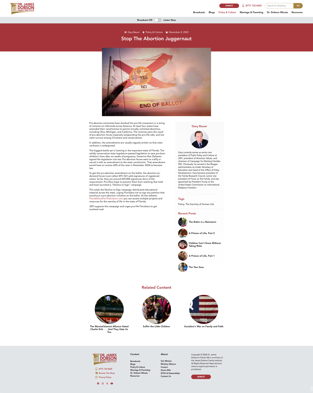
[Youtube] (112, 383)
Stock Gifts (166, 370)
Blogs (212, 12)
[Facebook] (98, 383)
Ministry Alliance (168, 364)
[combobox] (279, 5)
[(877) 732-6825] (243, 6)
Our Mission (166, 361)
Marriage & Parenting (251, 12)
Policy (181, 204)
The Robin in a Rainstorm (202, 222)
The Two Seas (196, 267)
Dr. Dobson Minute (277, 12)
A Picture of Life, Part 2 (202, 233)
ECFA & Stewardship (170, 373)
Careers (164, 367)
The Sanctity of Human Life (199, 204)
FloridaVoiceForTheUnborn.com (106, 198)
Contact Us (166, 376)
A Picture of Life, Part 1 (202, 255)
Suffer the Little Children (156, 326)
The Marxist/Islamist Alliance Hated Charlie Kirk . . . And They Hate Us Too (109, 329)
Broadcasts (199, 12)
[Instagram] (103, 383)
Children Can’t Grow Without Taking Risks (205, 244)
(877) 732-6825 (253, 5)
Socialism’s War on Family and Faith (203, 326)
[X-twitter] (107, 383)
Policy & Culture (227, 12)
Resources (297, 12)
